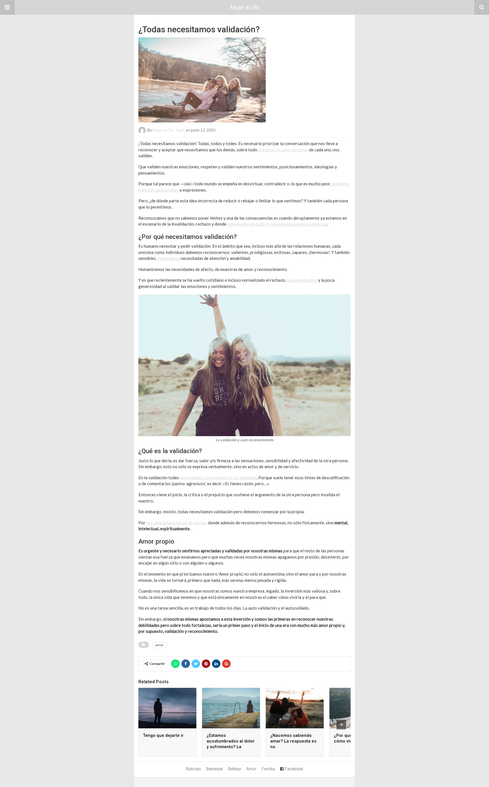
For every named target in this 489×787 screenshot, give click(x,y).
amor (159, 645)
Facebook (294, 769)
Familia (268, 769)
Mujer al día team (169, 130)
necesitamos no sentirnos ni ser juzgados (218, 477)
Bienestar (214, 769)
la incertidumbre (302, 280)
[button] (7, 7)
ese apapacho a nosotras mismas (176, 522)
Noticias (193, 769)
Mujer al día (244, 7)
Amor (251, 769)
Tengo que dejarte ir (163, 735)
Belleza (234, 769)
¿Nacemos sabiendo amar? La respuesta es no (293, 741)
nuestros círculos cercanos (283, 149)
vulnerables (168, 258)
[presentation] (341, 724)
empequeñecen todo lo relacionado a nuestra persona (276, 223)
